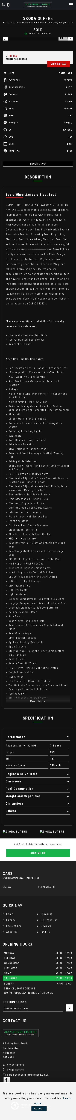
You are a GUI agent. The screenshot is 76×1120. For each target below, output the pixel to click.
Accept (39, 1108)
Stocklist (46, 914)
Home (9, 914)
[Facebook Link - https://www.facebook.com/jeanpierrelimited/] (7, 1080)
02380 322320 (15, 1070)
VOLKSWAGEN (46, 886)
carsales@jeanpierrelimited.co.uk (27, 1074)
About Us (12, 932)
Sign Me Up (38, 853)
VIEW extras (58, 64)
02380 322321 (15, 1065)
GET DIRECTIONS (15, 1002)
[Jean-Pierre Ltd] (38, 5)
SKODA (7, 886)
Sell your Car (49, 920)
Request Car (13, 926)
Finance (11, 920)
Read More (38, 701)
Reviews (46, 926)
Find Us (45, 932)
